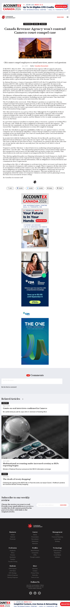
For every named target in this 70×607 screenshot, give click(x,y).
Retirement (35, 541)
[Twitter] (30, 593)
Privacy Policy (35, 573)
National (36, 24)
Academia (12, 550)
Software (57, 557)
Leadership (57, 539)
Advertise (35, 568)
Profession (27, 24)
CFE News (13, 570)
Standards (13, 557)
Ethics (12, 552)
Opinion (5, 474)
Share (21, 188)
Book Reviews (35, 550)
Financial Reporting (57, 537)
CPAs (35, 555)
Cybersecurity (57, 550)
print (60, 188)
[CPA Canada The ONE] (35, 339)
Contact (35, 570)
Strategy (57, 541)
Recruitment (34, 539)
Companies (35, 552)
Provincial (12, 539)
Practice (5, 403)
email (50, 188)
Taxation (43, 24)
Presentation (35, 537)
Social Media (57, 555)
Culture (57, 534)
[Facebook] (39, 593)
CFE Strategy (12, 573)
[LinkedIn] (35, 593)
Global (12, 534)
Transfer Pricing (12, 561)
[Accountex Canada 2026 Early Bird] (35, 7)
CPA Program (12, 568)
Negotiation (57, 552)
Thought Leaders (35, 557)
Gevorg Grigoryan (12, 577)
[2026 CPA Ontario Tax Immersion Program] (35, 281)
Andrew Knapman (12, 575)
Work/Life (35, 543)
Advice (35, 534)
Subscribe (60, 17)
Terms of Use (35, 577)
